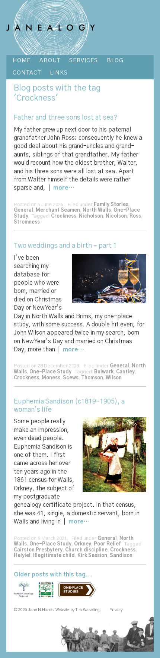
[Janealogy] (50, 28)
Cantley (125, 372)
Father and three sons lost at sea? (66, 117)
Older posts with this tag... (53, 575)
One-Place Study (50, 372)
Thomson (92, 378)
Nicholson (91, 216)
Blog (22, 88)
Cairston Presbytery (38, 550)
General (23, 210)
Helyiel (22, 555)
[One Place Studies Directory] (78, 594)
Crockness (63, 216)
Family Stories (111, 204)
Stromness (27, 222)
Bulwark (103, 372)
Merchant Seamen (58, 210)
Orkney (82, 544)
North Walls (97, 210)
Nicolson (116, 216)
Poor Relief (107, 544)
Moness (51, 378)
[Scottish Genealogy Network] (25, 594)
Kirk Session (92, 555)
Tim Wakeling (88, 610)
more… (63, 188)
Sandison (121, 555)
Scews (71, 378)
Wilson (114, 378)
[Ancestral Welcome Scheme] (48, 594)
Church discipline (86, 550)
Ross (135, 216)
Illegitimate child (54, 555)
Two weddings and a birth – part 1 (65, 246)
